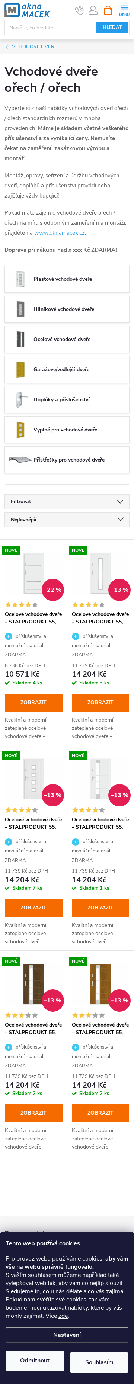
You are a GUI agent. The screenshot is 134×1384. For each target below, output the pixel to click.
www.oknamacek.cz (59, 233)
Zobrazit (33, 702)
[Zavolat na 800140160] (79, 10)
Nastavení (67, 1335)
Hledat (112, 27)
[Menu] (124, 10)
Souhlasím (99, 1362)
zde (63, 1316)
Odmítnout (35, 1360)
